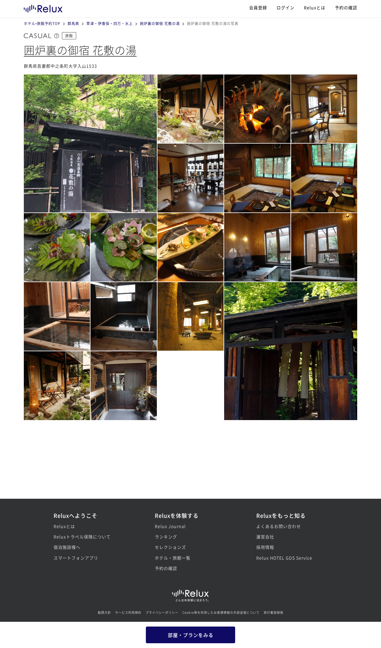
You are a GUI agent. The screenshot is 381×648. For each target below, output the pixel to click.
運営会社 (265, 537)
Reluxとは (314, 7)
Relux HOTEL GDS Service (284, 558)
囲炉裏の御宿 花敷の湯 (160, 23)
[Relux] (43, 7)
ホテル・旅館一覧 (172, 558)
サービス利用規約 (128, 612)
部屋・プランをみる (190, 634)
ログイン (285, 7)
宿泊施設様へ (67, 547)
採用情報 (265, 547)
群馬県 (73, 23)
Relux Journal (170, 526)
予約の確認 (346, 7)
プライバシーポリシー (162, 612)
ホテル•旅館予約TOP (42, 23)
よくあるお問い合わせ (278, 526)
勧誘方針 (104, 612)
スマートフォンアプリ (76, 558)
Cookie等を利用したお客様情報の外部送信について (221, 612)
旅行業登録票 (273, 612)
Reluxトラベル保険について (82, 537)
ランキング (166, 537)
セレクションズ (170, 547)
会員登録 (258, 7)
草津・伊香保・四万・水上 (109, 23)
